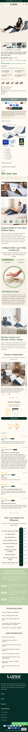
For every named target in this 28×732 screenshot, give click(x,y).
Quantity (3, 93)
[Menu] (1, 4)
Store (2, 694)
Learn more (4, 66)
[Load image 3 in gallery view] (14, 45)
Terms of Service (4, 712)
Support (3, 704)
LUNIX (10, 730)
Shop (2, 699)
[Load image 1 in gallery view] (4, 45)
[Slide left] (1, 45)
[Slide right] (27, 45)
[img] (4, 436)
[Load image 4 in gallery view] (19, 45)
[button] (23, 4)
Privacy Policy (4, 720)
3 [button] (14, 513)
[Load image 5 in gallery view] (24, 45)
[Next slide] (17, 398)
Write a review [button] (14, 418)
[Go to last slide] (10, 398)
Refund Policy (4, 714)
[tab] (12, 397)
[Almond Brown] (3, 82)
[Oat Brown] (21, 82)
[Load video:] (14, 189)
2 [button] (12, 513)
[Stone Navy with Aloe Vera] (17, 82)
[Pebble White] (12, 82)
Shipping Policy (4, 717)
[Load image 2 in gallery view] (9, 45)
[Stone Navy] (7, 82)
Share (3, 170)
